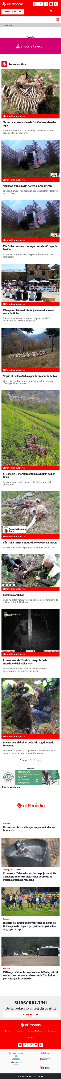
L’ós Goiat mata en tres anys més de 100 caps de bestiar (30, 247)
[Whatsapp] (56, 4)
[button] (51, 11)
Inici (5, 25)
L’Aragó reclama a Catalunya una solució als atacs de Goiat (28, 311)
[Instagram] (46, 4)
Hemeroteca (52, 1031)
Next (39, 760)
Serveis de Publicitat (35, 1031)
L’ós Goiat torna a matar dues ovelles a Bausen (30, 542)
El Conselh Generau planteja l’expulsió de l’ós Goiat (29, 475)
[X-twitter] (40, 4)
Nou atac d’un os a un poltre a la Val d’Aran (27, 186)
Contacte (19, 1031)
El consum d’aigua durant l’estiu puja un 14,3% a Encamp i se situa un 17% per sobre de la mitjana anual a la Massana (29, 876)
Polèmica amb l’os (13, 595)
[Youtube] (51, 4)
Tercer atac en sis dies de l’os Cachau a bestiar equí (29, 123)
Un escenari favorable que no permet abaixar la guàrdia (29, 828)
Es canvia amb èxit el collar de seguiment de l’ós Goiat (28, 744)
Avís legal (31, 1038)
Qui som (8, 1031)
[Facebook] (35, 4)
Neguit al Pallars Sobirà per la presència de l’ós (30, 376)
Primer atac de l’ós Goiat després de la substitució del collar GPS (25, 661)
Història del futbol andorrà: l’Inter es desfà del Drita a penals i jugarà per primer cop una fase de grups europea (30, 926)
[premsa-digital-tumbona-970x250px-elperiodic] (30, 52)
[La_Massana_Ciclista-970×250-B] (30, 783)
